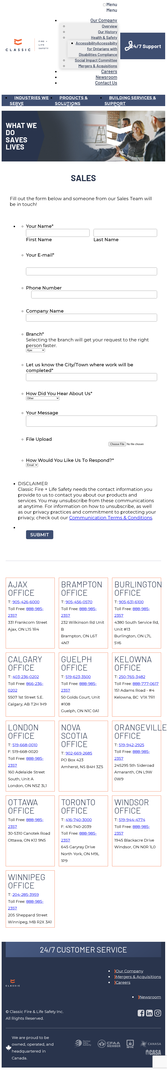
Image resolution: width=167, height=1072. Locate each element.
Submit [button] (39, 535)
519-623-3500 (78, 676)
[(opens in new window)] (83, 1044)
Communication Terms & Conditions (110, 517)
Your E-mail (40, 255)
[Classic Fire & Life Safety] (27, 48)
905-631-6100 (131, 601)
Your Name (39, 226)
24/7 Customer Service (83, 949)
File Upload (39, 439)
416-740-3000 (78, 819)
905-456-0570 (78, 601)
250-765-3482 (132, 676)
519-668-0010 (24, 744)
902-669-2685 (78, 753)
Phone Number (44, 288)
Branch (35, 334)
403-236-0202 (25, 676)
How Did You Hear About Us (59, 393)
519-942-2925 (131, 744)
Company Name (45, 311)
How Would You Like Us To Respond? (70, 460)
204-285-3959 (25, 894)
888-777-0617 (146, 683)
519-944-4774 (132, 819)
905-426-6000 (25, 601)
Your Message (42, 413)
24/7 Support (145, 46)
